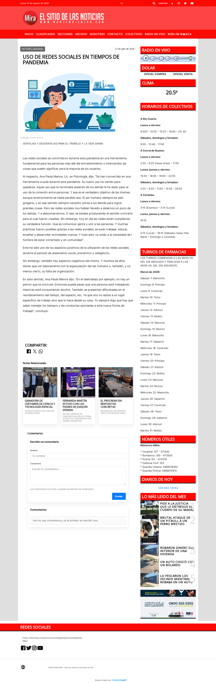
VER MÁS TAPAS (168, 488)
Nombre (34, 450)
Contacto (115, 34)
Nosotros (97, 34)
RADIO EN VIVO (155, 34)
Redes (76, 41)
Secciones (65, 34)
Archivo (81, 34)
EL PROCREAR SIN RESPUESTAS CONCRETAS (111, 404)
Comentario (35, 463)
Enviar (119, 496)
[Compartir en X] (34, 351)
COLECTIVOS (133, 34)
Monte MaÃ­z (136, 41)
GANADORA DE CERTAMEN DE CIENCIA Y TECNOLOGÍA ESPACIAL (40, 404)
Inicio (29, 34)
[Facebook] (172, 3)
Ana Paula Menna (109, 41)
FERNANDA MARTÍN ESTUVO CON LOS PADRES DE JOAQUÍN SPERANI (75, 405)
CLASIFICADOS (45, 34)
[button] (154, 3)
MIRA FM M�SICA (179, 34)
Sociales (89, 41)
